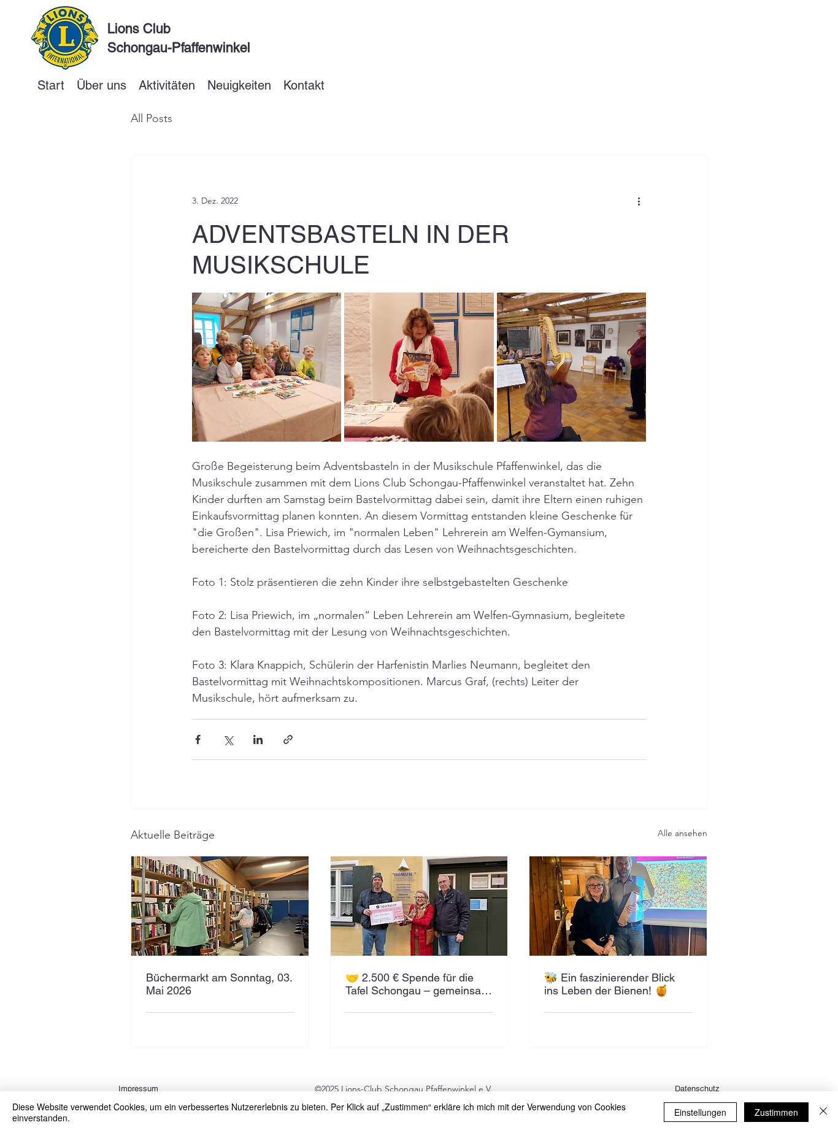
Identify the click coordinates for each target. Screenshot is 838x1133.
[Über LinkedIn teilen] (258, 739)
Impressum (138, 1088)
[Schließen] (823, 1112)
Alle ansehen (682, 833)
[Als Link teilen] (288, 739)
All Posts (151, 118)
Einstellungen (700, 1112)
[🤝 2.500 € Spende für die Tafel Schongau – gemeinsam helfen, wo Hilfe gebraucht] (419, 906)
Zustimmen (776, 1112)
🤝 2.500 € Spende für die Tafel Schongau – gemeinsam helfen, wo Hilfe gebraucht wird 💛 (417, 984)
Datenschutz (697, 1088)
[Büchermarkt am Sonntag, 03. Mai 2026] (220, 906)
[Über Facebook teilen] (198, 739)
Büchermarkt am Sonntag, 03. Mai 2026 (219, 984)
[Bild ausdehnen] (266, 367)
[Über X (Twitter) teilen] (228, 739)
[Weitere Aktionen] (638, 200)
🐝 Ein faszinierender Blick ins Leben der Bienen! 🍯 (609, 984)
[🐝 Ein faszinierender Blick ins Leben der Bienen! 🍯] (618, 906)
